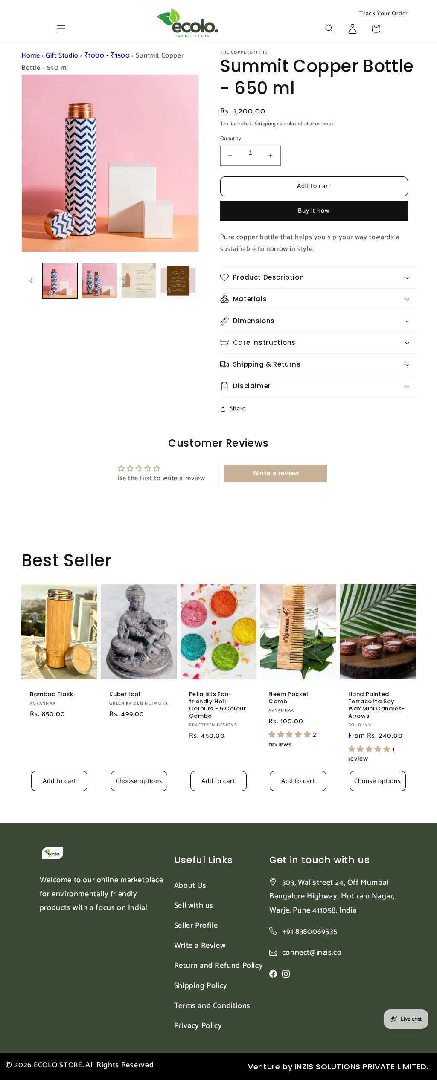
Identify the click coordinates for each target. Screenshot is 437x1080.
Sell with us (193, 905)
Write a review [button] (276, 473)
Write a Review (200, 945)
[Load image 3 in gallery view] (138, 280)
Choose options (139, 781)
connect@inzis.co (312, 953)
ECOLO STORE (58, 1065)
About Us (190, 885)
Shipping (265, 124)
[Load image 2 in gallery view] (99, 280)
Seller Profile (196, 925)
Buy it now (314, 210)
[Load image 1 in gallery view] (59, 280)
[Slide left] (30, 280)
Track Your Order (383, 14)
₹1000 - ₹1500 (107, 55)
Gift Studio (62, 55)
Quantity (230, 139)
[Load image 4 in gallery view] (177, 280)
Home (30, 55)
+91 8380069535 (309, 931)
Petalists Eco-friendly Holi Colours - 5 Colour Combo (217, 705)
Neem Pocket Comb (288, 698)
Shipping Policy (200, 985)
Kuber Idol (124, 694)
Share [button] (238, 409)
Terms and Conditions (212, 1005)
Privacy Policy (198, 1025)
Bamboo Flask (51, 694)
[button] (61, 28)
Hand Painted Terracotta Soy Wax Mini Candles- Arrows (376, 705)
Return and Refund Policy (218, 965)
